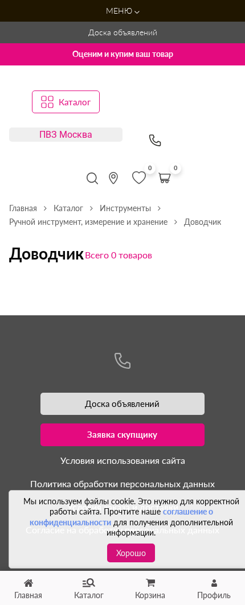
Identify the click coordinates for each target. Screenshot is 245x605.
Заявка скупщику (122, 434)
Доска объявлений (122, 32)
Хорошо (131, 553)
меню (120, 10)
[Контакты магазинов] (113, 178)
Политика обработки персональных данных (122, 483)
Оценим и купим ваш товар (122, 54)
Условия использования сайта (122, 460)
